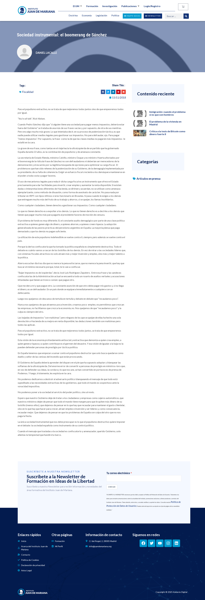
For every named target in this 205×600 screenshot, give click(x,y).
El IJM (76, 6)
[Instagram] (168, 543)
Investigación (109, 6)
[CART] (183, 6)
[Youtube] (160, 543)
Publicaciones (129, 6)
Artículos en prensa (148, 178)
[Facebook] (143, 543)
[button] (103, 92)
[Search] (186, 16)
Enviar (111, 487)
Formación (92, 6)
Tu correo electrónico (118, 473)
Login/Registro (152, 6)
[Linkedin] (176, 543)
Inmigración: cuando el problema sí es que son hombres (167, 113)
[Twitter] (151, 543)
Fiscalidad (27, 91)
